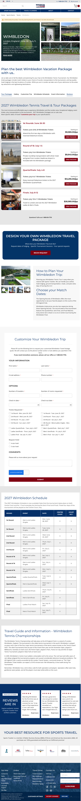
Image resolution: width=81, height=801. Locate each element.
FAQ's (3, 776)
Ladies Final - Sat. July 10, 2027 (21, 435)
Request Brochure (38, 779)
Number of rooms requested (51, 391)
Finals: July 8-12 (30, 192)
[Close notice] (71, 796)
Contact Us (4, 774)
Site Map (3, 790)
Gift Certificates (37, 776)
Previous (3, 289)
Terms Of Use (17, 781)
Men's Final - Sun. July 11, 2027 (53, 435)
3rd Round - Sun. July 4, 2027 (20, 423)
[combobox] (13, 6)
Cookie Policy (4, 797)
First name (13, 366)
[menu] (40, 10)
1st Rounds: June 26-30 (34, 123)
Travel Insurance (38, 774)
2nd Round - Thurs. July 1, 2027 (53, 416)
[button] (7, 1)
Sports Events (11, 15)
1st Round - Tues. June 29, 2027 (53, 413)
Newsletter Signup (38, 784)
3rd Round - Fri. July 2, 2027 (20, 420)
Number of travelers (16, 391)
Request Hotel (14, 440)
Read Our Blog (37, 781)
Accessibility (5, 783)
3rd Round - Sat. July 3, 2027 (52, 420)
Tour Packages (6, 94)
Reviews (70, 94)
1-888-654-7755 (62, 1)
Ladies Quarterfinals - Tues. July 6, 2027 (24, 428)
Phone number (46, 375)
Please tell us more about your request (23, 457)
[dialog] (40, 796)
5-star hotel (15, 446)
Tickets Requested (15, 410)
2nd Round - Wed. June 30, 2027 (21, 416)
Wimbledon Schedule (41, 94)
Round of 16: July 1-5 (32, 146)
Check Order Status (19, 774)
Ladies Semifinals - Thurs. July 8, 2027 (23, 431)
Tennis (19, 15)
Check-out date (46, 400)
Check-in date (14, 400)
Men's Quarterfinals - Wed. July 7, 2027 (56, 428)
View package (71, 137)
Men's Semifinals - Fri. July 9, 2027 (54, 431)
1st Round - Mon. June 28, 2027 (21, 413)
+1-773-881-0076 (51, 783)
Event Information (58, 94)
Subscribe (70, 786)
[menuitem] (10, 10)
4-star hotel (15, 443)
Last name (45, 366)
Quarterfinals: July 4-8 (34, 170)
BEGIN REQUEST (40, 253)
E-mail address (14, 375)
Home (3, 15)
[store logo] (40, 6)
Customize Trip (26, 94)
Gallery (16, 94)
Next (28, 289)
